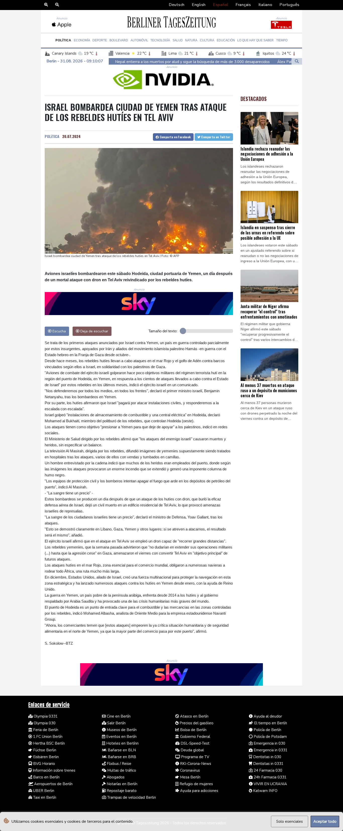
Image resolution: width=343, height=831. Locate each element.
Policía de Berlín (267, 729)
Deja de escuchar (93, 331)
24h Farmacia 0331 (270, 777)
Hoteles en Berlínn (122, 743)
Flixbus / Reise (118, 763)
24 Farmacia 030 (267, 770)
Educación (226, 40)
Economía (82, 40)
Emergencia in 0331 (270, 750)
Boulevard (118, 40)
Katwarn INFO (264, 790)
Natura (191, 40)
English (199, 5)
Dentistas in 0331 (267, 763)
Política (63, 40)
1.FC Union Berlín (47, 736)
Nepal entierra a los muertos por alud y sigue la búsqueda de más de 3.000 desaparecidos (140, 61)
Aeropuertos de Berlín (53, 783)
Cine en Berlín (118, 716)
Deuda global (192, 750)
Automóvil (139, 40)
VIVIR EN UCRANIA (270, 783)
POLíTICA (52, 136)
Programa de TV (194, 756)
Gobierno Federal (194, 736)
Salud (178, 40)
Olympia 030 (44, 723)
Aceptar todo (324, 821)
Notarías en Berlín (121, 783)
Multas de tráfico (121, 770)
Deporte (99, 40)
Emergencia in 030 (269, 743)
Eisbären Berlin (45, 756)
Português (289, 5)
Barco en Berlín (46, 777)
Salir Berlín (116, 723)
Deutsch (177, 5)
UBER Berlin (43, 790)
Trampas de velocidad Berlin (131, 797)
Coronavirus (189, 770)
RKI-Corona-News (195, 763)
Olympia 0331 (45, 716)
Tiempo (282, 40)
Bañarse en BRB (121, 756)
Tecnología (160, 40)
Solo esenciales (289, 821)
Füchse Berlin (44, 750)
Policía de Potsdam (270, 736)
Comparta (175, 137)
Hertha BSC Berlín (48, 743)
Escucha (58, 331)
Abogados (115, 777)
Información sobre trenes (53, 770)
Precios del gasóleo (196, 723)
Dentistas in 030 (266, 756)
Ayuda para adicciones (198, 790)
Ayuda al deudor (267, 716)
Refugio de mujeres (196, 783)
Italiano (265, 5)
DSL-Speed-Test (194, 743)
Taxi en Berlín (44, 797)
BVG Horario (43, 763)
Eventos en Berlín (121, 736)
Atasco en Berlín (193, 716)
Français (243, 5)
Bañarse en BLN (121, 750)
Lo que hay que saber (255, 40)
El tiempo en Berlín (270, 723)
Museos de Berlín (121, 729)
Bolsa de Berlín (192, 729)
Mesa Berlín (189, 777)
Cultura (207, 40)
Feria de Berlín (45, 729)
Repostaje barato (121, 790)
